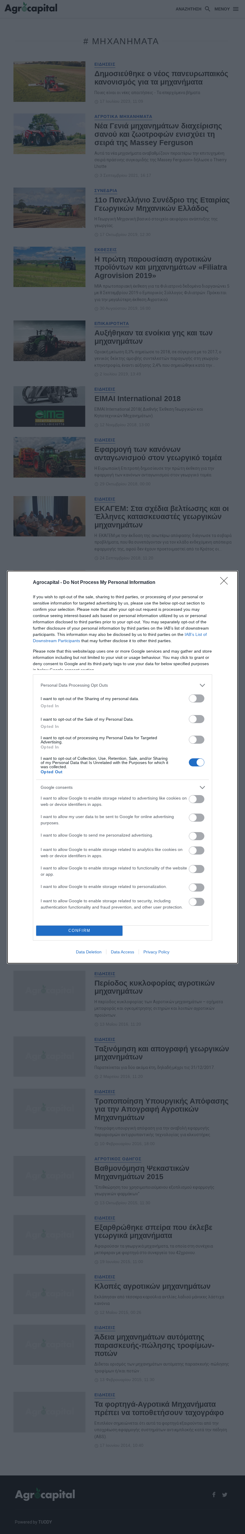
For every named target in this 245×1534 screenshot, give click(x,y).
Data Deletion (89, 951)
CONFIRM (79, 930)
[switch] (196, 698)
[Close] (226, 582)
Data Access (122, 951)
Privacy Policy (156, 951)
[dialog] (122, 767)
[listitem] (122, 685)
